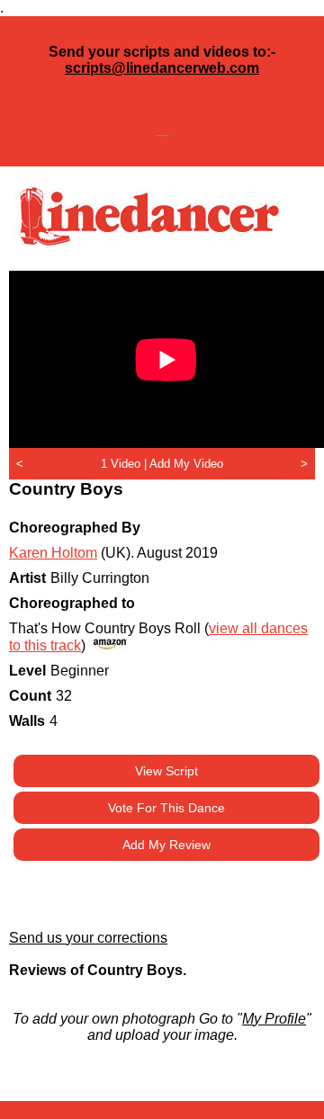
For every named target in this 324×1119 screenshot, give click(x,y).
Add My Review (166, 844)
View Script (166, 771)
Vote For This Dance (166, 808)
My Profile (274, 1018)
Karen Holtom (53, 552)
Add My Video (186, 463)
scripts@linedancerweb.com (162, 68)
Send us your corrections (88, 937)
